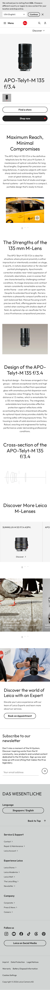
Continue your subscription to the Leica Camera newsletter (45, 771)
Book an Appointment (20, 715)
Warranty (6, 968)
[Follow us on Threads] (36, 933)
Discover (20, 557)
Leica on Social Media (25, 943)
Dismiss (42, 14)
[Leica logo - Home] (25, 23)
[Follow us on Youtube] (13, 933)
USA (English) (9, 14)
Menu (11, 23)
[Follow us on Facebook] (21, 933)
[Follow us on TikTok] (28, 933)
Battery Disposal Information (25, 968)
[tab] (22, 228)
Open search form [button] (39, 23)
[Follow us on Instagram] (6, 933)
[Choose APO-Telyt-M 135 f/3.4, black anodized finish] (6, 98)
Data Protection (18, 962)
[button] (45, 821)
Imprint (5, 962)
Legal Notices (32, 962)
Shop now (25, 118)
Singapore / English (23, 810)
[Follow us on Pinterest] (43, 933)
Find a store (25, 109)
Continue (34, 14)
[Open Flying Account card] (45, 23)
